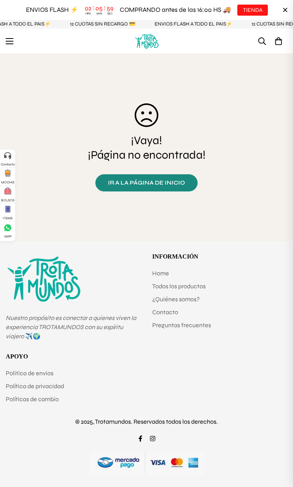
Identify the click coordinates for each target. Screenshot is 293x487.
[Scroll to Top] (278, 445)
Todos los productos (179, 286)
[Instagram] (153, 439)
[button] (278, 41)
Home (160, 273)
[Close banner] (285, 10)
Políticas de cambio (32, 399)
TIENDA (252, 9)
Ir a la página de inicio (146, 182)
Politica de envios (29, 373)
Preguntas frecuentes (181, 325)
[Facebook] (140, 439)
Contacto (165, 312)
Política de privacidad (35, 386)
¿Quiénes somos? (176, 299)
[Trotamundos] (146, 41)
